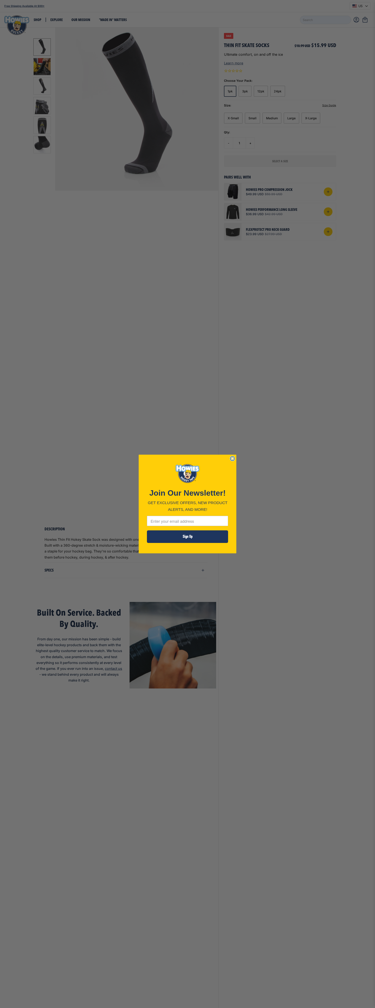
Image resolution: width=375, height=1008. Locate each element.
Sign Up (187, 536)
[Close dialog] (232, 458)
